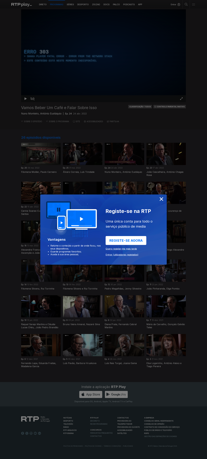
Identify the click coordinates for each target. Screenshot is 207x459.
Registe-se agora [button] (126, 240)
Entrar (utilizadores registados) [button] (122, 254)
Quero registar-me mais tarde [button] (121, 248)
